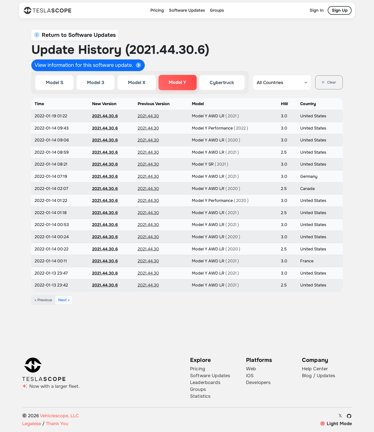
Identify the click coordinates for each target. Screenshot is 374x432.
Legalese (31, 423)
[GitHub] (349, 416)
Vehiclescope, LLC (59, 416)
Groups (217, 10)
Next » (63, 300)
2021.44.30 (148, 116)
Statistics (200, 396)
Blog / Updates (318, 375)
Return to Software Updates (78, 35)
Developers (258, 382)
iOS (250, 375)
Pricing (157, 10)
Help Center (315, 369)
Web (251, 369)
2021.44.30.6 (105, 116)
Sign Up (340, 10)
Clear (331, 82)
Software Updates (187, 10)
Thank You (57, 423)
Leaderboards (205, 382)
